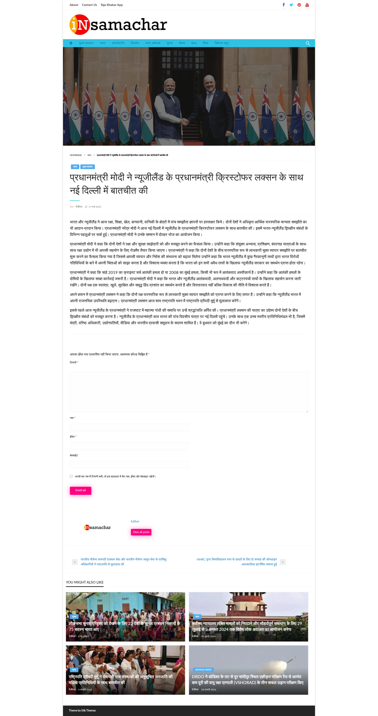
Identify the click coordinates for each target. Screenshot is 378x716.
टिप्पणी (74, 362)
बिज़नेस (135, 43)
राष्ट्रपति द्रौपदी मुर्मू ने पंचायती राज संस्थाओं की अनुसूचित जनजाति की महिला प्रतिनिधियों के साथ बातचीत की (121, 680)
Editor (79, 206)
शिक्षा (205, 43)
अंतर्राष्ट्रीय (118, 43)
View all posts (141, 532)
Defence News (203, 670)
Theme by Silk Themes (82, 710)
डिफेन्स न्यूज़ (222, 43)
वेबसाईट (74, 455)
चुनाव (170, 43)
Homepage (76, 155)
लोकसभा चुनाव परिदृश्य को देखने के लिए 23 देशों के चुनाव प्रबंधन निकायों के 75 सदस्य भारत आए (124, 626)
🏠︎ (71, 43)
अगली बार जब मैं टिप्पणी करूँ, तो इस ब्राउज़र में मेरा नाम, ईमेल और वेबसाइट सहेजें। (115, 476)
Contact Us (89, 5)
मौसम (182, 43)
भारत (103, 43)
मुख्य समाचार (86, 43)
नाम (72, 418)
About (74, 5)
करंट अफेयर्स (152, 43)
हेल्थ (193, 43)
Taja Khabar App (112, 5)
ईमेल (73, 436)
